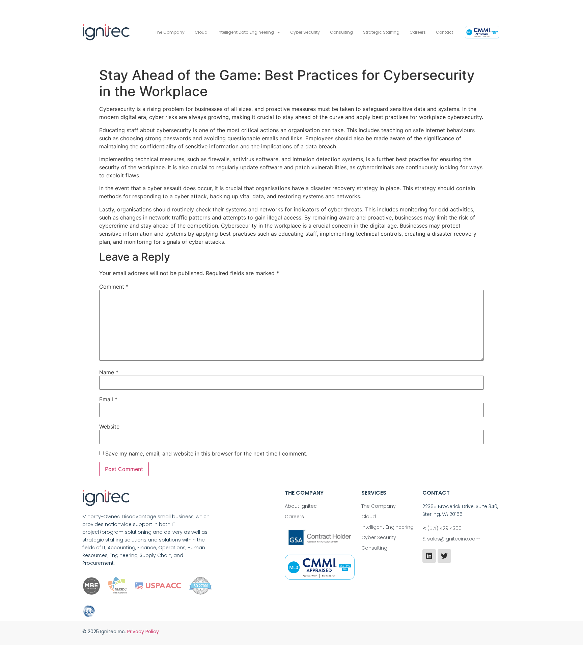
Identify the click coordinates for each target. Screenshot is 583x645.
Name (108, 372)
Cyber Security (305, 32)
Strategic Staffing (381, 32)
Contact (444, 32)
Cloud (201, 32)
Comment (114, 286)
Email (108, 399)
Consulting (341, 32)
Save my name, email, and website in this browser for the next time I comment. (206, 453)
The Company (170, 32)
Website (109, 426)
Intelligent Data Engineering (246, 32)
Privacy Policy (143, 631)
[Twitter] (444, 556)
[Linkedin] (429, 556)
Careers (418, 32)
